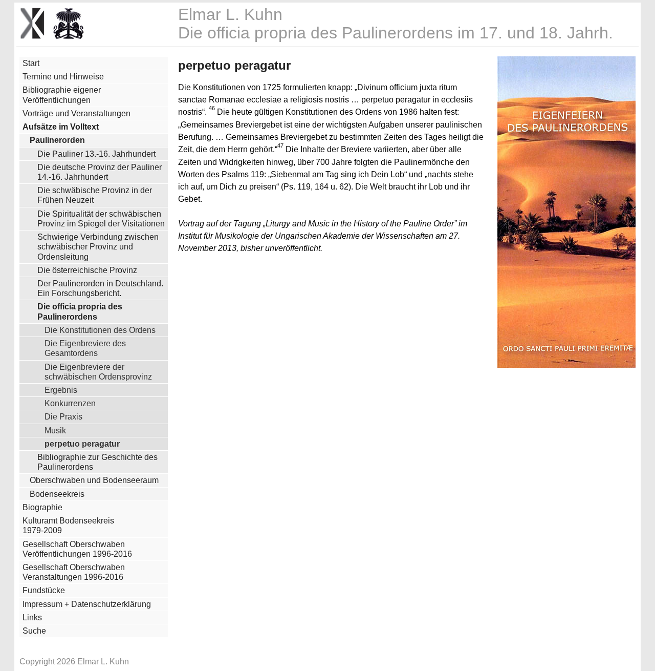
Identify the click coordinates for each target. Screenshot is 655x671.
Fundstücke (44, 590)
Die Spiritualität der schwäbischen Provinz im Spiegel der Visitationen (101, 218)
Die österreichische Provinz (87, 270)
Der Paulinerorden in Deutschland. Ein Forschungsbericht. (100, 288)
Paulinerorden (57, 140)
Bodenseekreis (57, 494)
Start (31, 63)
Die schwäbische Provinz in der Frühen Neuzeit (94, 195)
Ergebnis (61, 389)
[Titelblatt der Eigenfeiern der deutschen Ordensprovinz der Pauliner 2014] (566, 365)
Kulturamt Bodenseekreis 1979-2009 (68, 525)
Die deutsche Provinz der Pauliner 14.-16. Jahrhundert (99, 172)
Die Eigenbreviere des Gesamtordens (85, 348)
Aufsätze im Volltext (61, 126)
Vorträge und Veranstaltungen (76, 113)
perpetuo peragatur (82, 443)
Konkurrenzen (70, 403)
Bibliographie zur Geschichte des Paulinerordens (97, 462)
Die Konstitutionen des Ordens (100, 329)
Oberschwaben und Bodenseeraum (94, 480)
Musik (55, 430)
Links (32, 617)
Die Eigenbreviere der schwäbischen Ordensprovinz (98, 371)
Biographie (42, 507)
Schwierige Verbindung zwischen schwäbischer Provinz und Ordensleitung (98, 247)
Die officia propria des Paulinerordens (79, 311)
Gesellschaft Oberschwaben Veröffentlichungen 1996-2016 (77, 549)
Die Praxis (63, 416)
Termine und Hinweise (63, 76)
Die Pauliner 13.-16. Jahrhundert (96, 154)
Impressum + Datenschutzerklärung (87, 604)
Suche (34, 630)
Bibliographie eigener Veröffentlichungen (62, 95)
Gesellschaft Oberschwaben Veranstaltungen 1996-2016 (74, 572)
